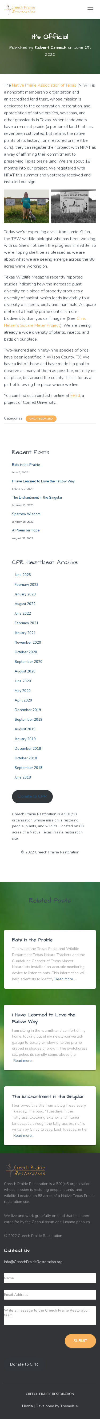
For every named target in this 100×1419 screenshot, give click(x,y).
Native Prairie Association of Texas (44, 85)
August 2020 (25, 671)
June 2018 (23, 777)
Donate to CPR (32, 796)
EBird (75, 395)
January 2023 (25, 594)
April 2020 (23, 700)
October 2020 (26, 652)
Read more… (65, 979)
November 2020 (28, 642)
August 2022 (25, 604)
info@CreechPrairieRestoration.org (33, 1261)
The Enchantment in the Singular (37, 497)
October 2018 (26, 758)
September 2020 (28, 661)
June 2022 (23, 613)
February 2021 (26, 623)
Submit (80, 1340)
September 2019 (28, 719)
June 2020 (23, 681)
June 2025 (23, 575)
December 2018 (28, 748)
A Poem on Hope (26, 530)
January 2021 (25, 633)
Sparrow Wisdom (26, 514)
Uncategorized (41, 419)
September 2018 (28, 767)
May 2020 (23, 690)
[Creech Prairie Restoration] (23, 9)
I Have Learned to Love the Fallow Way (43, 481)
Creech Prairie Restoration (50, 1394)
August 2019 (25, 729)
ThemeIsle (69, 1406)
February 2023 (26, 584)
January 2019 (25, 739)
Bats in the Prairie (26, 464)
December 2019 (28, 710)
